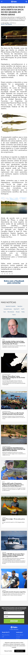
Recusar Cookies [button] (8, 650)
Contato (18, 636)
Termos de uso (19, 634)
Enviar (14, 621)
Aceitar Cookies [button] (19, 650)
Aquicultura (20, 306)
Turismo (14, 314)
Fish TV (22, 309)
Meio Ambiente (8, 24)
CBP (3, 636)
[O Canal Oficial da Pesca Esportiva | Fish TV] (14, 2)
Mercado (18, 311)
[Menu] (2, 1)
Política (23, 311)
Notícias (3, 24)
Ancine (17, 639)
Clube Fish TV (16, 309)
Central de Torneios (8, 309)
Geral (5, 311)
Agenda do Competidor (11, 306)
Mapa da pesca (5, 634)
